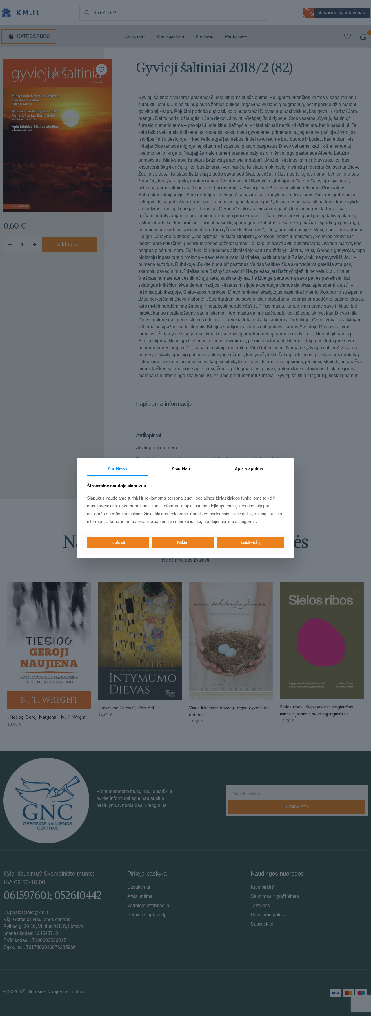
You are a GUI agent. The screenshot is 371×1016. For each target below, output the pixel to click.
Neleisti (118, 542)
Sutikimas (117, 469)
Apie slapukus (249, 469)
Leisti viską (250, 542)
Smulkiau (181, 469)
